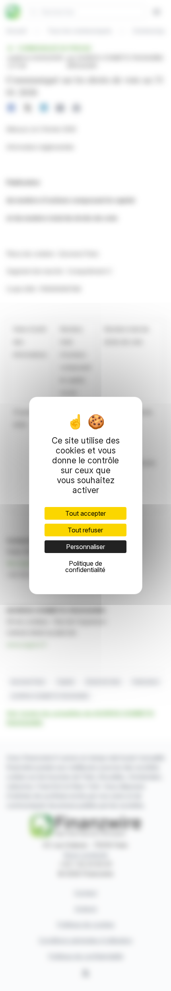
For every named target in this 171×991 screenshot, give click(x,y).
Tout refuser (85, 530)
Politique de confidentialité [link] (85, 566)
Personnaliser (85, 547)
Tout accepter (85, 513)
